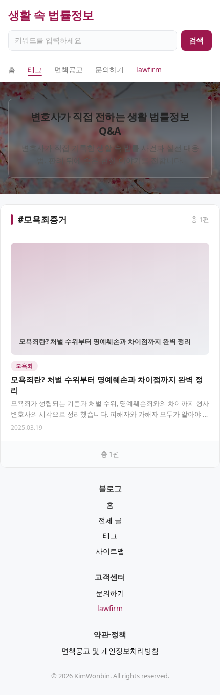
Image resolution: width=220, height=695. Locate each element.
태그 (35, 69)
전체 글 (110, 520)
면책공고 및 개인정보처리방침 (110, 651)
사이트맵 (110, 551)
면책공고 (68, 69)
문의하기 (109, 69)
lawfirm (149, 69)
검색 (196, 40)
